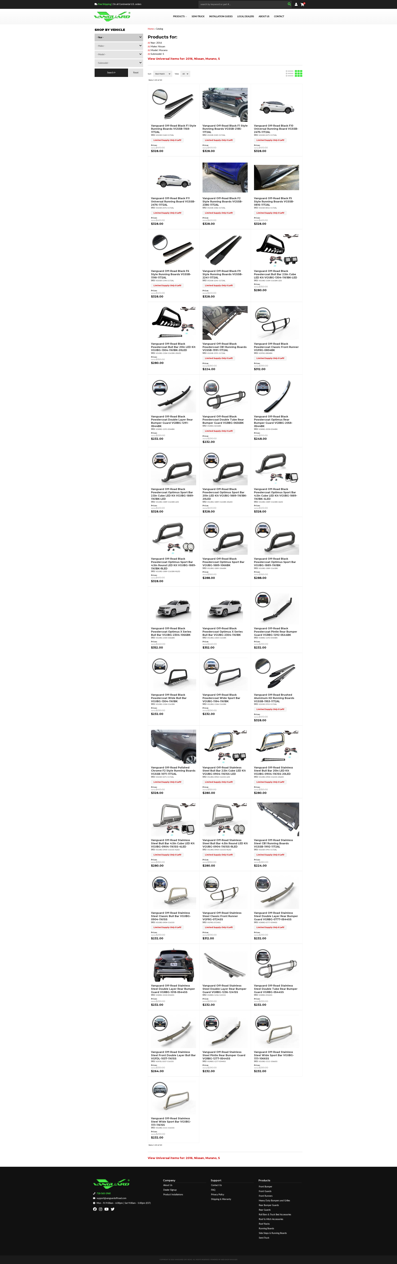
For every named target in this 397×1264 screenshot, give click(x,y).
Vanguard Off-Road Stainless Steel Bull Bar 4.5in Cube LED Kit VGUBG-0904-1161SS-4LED (172, 843)
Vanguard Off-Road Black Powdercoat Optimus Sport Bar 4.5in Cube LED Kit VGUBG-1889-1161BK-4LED (275, 494)
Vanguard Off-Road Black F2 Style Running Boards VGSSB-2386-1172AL (223, 201)
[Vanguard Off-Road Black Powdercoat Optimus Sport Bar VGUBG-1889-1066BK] (225, 538)
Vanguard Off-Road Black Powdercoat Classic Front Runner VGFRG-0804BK (276, 347)
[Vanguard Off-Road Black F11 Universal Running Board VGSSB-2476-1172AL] (173, 177)
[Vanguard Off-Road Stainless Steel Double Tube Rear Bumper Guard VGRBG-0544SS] (276, 965)
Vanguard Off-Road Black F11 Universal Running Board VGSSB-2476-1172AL (173, 201)
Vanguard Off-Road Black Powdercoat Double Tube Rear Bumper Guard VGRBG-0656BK (223, 420)
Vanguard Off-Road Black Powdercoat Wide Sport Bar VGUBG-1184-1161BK (221, 698)
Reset (135, 73)
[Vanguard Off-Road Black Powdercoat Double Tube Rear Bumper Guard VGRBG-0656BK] (225, 396)
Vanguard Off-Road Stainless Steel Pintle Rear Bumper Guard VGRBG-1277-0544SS (224, 1055)
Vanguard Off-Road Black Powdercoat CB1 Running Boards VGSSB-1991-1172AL (225, 347)
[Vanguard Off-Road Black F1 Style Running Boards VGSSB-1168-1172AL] (173, 105)
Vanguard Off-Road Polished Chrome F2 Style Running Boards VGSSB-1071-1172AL (173, 771)
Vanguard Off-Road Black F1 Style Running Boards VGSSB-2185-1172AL (225, 129)
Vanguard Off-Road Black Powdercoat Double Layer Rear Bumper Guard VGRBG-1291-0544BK (172, 421)
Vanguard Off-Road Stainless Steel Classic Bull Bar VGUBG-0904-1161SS (171, 916)
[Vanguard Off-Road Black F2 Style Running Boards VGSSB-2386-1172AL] (225, 177)
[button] (245, 4)
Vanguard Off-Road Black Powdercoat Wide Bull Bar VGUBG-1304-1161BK (169, 698)
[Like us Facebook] (95, 1210)
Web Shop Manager (229, 1259)
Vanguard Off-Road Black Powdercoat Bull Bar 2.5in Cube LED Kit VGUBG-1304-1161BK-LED (275, 274)
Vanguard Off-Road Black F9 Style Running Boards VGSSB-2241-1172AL (223, 274)
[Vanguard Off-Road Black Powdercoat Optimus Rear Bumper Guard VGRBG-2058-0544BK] (276, 396)
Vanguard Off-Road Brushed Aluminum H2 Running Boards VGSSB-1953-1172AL (274, 698)
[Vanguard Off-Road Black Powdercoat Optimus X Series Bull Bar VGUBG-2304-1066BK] (173, 607)
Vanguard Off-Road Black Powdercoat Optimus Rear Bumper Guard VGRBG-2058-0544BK (273, 421)
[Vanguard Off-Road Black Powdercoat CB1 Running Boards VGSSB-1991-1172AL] (225, 323)
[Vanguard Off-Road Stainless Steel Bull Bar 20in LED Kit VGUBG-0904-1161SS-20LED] (276, 747)
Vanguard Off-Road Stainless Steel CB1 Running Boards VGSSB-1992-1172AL (273, 843)
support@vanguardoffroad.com (111, 1198)
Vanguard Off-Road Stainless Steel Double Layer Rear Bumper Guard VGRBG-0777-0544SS (276, 916)
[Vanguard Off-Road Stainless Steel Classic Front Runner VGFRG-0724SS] (225, 892)
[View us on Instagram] (101, 1210)
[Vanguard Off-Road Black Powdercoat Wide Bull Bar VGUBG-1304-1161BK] (173, 674)
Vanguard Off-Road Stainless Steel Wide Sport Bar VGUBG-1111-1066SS (274, 1055)
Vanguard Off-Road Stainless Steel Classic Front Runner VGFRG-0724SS (222, 916)
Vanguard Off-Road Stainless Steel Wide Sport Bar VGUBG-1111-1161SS (171, 1121)
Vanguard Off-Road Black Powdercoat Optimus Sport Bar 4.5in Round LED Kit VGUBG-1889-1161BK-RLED (173, 563)
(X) (149, 43)
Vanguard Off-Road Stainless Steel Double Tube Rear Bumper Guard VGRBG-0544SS (275, 989)
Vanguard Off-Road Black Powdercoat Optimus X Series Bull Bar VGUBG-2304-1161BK (223, 631)
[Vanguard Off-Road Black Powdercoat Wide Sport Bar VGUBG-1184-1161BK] (225, 674)
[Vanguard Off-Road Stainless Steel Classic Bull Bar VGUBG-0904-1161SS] (173, 892)
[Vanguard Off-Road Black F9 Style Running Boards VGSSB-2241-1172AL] (225, 250)
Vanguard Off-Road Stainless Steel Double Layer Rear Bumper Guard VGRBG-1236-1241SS (224, 989)
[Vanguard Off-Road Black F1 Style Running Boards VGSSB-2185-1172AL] (225, 105)
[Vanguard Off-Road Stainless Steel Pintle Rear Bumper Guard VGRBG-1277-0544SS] (225, 1031)
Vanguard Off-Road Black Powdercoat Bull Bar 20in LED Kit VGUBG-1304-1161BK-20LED (173, 347)
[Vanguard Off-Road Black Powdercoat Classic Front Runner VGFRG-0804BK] (276, 323)
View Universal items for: (184, 58)
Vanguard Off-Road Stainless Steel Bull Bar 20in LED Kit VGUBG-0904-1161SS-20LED (273, 771)
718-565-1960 (104, 1193)
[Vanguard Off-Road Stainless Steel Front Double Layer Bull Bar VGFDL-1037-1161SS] (173, 1031)
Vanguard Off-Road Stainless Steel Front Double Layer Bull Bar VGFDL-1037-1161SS (173, 1055)
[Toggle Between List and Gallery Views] (294, 73)
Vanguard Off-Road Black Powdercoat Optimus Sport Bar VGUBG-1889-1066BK (223, 562)
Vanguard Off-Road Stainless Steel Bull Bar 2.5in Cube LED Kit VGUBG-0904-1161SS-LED (224, 771)
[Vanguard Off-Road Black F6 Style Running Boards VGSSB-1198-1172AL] (173, 250)
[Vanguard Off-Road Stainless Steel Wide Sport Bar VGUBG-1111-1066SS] (276, 1031)
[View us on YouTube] (106, 1210)
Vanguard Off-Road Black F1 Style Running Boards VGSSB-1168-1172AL (173, 129)
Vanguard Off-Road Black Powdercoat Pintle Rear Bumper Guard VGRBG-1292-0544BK (275, 631)
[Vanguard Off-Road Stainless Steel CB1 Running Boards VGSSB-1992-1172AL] (276, 819)
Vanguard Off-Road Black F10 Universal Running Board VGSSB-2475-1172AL (276, 129)
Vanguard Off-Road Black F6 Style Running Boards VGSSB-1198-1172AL (171, 274)
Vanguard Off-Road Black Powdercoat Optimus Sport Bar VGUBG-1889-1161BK (275, 562)
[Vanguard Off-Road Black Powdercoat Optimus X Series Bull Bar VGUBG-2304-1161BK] (225, 607)
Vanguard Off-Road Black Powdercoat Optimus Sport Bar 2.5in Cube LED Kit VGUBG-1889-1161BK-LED (172, 494)
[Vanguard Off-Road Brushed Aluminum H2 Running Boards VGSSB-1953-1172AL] (276, 674)
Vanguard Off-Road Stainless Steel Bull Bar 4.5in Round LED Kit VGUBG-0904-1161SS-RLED (225, 843)
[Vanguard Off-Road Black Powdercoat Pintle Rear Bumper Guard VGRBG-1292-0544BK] (276, 607)
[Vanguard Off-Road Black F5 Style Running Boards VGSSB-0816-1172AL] (276, 177)
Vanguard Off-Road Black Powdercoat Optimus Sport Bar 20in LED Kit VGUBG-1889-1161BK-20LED (225, 494)
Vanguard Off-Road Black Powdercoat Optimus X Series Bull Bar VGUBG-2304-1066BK (171, 631)
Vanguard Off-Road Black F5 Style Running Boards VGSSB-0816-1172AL (274, 201)
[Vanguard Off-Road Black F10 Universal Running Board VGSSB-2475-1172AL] (276, 105)
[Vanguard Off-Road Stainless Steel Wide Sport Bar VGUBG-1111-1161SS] (173, 1097)
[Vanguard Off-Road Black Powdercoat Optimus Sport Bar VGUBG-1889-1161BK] (276, 538)
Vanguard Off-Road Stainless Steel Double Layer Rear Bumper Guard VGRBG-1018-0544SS (173, 989)
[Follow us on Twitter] (113, 1210)
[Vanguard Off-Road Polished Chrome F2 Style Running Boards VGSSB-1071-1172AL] (173, 747)
